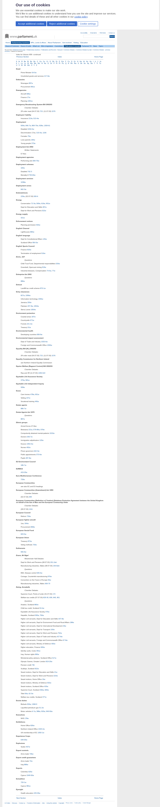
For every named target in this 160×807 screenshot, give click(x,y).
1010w (52, 433)
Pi (56, 63)
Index (60, 57)
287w (45, 207)
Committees (59, 46)
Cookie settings (88, 23)
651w (37, 394)
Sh (81, 63)
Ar (19, 61)
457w (28, 747)
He (81, 61)
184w (33, 140)
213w (30, 118)
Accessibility (83, 33)
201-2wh (53, 562)
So (85, 63)
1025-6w (44, 342)
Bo (31, 61)
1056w (28, 295)
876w (50, 576)
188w (72, 622)
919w (44, 267)
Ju (100, 61)
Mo (39, 63)
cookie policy (80, 16)
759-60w (32, 175)
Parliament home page (19, 50)
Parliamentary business (20, 43)
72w (30, 761)
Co (44, 61)
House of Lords (26, 46)
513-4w (36, 118)
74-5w (49, 271)
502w (49, 683)
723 (41, 111)
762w (60, 633)
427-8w (59, 636)
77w (53, 271)
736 (33, 665)
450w (53, 644)
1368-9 (34, 704)
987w (31, 83)
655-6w (23, 552)
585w (28, 94)
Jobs (43, 803)
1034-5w (31, 129)
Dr (57, 61)
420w (30, 772)
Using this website (52, 803)
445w (37, 401)
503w (43, 711)
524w (56, 676)
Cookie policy (77, 802)
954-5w (35, 242)
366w (42, 690)
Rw (75, 63)
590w (37, 615)
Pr (59, 63)
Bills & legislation (47, 46)
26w (64, 626)
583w (43, 647)
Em (62, 61)
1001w (30, 101)
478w (32, 394)
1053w (36, 306)
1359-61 (47, 125)
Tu (100, 63)
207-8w (30, 306)
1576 (53, 111)
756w (42, 615)
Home (8, 43)
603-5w (23, 534)
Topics (101, 46)
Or (51, 63)
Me (35, 63)
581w (28, 380)
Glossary (14, 803)
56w (26, 693)
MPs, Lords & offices (38, 43)
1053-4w (30, 444)
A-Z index (7, 803)
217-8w (47, 76)
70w (29, 136)
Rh (72, 63)
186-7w (23, 465)
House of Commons (12, 46)
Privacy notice (69, 802)
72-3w (33, 203)
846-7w (28, 125)
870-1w (43, 288)
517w (54, 658)
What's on (36, 46)
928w (41, 125)
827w (23, 295)
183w (23, 168)
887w (23, 419)
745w (31, 754)
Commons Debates (69, 50)
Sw (91, 63)
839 (50, 597)
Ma (31, 63)
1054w (33, 309)
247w (28, 398)
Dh (53, 61)
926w (29, 704)
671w (32, 320)
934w (27, 523)
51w (29, 327)
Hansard (59, 50)
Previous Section (22, 57)
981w (33, 87)
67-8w (65, 640)
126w (45, 239)
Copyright (61, 803)
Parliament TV (86, 46)
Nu (45, 63)
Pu (63, 63)
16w (43, 679)
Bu (34, 61)
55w (49, 580)
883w (32, 232)
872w (30, 541)
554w (38, 225)
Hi (84, 61)
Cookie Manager (87, 802)
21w (55, 672)
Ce (40, 61)
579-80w (36, 430)
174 (54, 594)
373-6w (39, 454)
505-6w (39, 573)
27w (28, 97)
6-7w (33, 711)
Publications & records (72, 46)
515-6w (39, 133)
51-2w (41, 708)
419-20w (24, 472)
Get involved (67, 43)
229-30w (37, 793)
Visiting (76, 43)
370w (23, 380)
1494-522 (41, 373)
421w (23, 218)
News (95, 46)
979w (43, 430)
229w (23, 196)
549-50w (24, 740)
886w (23, 281)
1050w (49, 345)
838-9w (39, 334)
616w (43, 203)
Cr (47, 61)
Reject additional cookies (62, 23)
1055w (40, 299)
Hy (91, 61)
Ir (95, 61)
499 (30, 497)
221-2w (29, 324)
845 (54, 597)
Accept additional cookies (31, 23)
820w (29, 250)
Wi (25, 65)
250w (29, 302)
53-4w (42, 608)
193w (53, 629)
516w (43, 253)
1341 (31, 509)
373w (33, 143)
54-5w (34, 72)
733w (23, 479)
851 (58, 597)
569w (23, 125)
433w (46, 686)
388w (38, 711)
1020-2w (41, 729)
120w (41, 440)
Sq (88, 63)
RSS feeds (103, 33)
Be (25, 61)
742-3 (30, 171)
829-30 (45, 597)
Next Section (21, 798)
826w (32, 725)
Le (22, 63)
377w (44, 697)
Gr (75, 61)
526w (58, 264)
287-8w (28, 458)
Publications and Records (48, 50)
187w (33, 317)
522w (44, 211)
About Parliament (54, 43)
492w (28, 447)
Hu (87, 61)
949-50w (49, 711)
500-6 (36, 196)
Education (84, 43)
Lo (25, 63)
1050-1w (41, 733)
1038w (23, 182)
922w (37, 669)
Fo (69, 61)
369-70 (47, 583)
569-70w (36, 161)
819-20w (49, 661)
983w (37, 654)
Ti (97, 63)
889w (26, 764)
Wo (28, 65)
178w (27, 718)
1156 (44, 133)
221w (30, 430)
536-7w (29, 437)
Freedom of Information (33, 803)
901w (48, 203)
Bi (28, 61)
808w (33, 527)
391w (38, 651)
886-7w (23, 408)
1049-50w (30, 775)
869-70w (35, 125)
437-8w (61, 619)
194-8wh (56, 566)
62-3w (31, 693)
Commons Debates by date (84, 50)
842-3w (23, 189)
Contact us (112, 33)
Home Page (98, 57)
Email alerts (93, 33)
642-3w (36, 451)
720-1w (23, 782)
